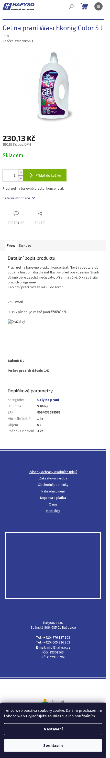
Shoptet (58, 701)
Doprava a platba (53, 498)
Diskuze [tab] (25, 245)
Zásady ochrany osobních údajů (53, 472)
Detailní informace (16, 198)
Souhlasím (53, 745)
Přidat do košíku (48, 175)
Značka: (18, 41)
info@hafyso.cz (58, 647)
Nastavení (53, 729)
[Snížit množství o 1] (20, 178)
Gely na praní (48, 400)
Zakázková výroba (53, 478)
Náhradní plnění (53, 491)
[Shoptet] (47, 701)
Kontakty (53, 511)
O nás (53, 504)
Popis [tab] (11, 245)
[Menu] (98, 6)
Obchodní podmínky (53, 485)
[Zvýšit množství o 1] (20, 172)
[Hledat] (72, 6)
